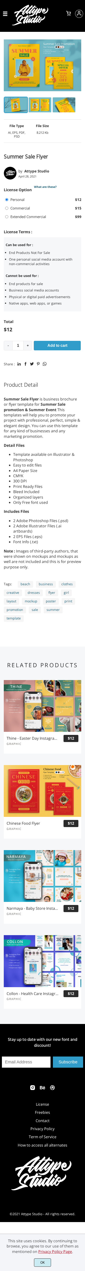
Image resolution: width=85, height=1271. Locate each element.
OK (42, 1262)
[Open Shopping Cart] (68, 14)
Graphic (14, 744)
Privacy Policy (42, 1128)
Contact (43, 1120)
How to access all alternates (42, 1145)
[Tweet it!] (32, 364)
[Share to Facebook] (25, 364)
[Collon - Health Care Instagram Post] (42, 961)
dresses (34, 592)
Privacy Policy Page (55, 1251)
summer (53, 609)
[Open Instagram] (32, 1089)
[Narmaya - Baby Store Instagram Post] (42, 876)
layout (11, 601)
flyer (51, 592)
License (42, 1104)
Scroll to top (80, 1066)
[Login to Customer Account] (79, 14)
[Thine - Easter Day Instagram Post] (42, 706)
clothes (67, 584)
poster (51, 601)
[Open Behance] (42, 1089)
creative (13, 592)
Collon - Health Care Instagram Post (33, 993)
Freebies (42, 1112)
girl (66, 592)
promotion (15, 609)
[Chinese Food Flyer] (42, 791)
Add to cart (57, 345)
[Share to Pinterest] (38, 364)
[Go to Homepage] (31, 25)
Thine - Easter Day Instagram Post (33, 738)
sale (35, 609)
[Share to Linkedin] (19, 364)
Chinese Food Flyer (23, 823)
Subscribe (68, 1062)
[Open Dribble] (52, 1089)
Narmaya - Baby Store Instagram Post (33, 908)
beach (25, 584)
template (14, 618)
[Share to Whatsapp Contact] (44, 364)
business (46, 584)
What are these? (45, 187)
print (68, 601)
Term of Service (42, 1136)
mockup (31, 601)
